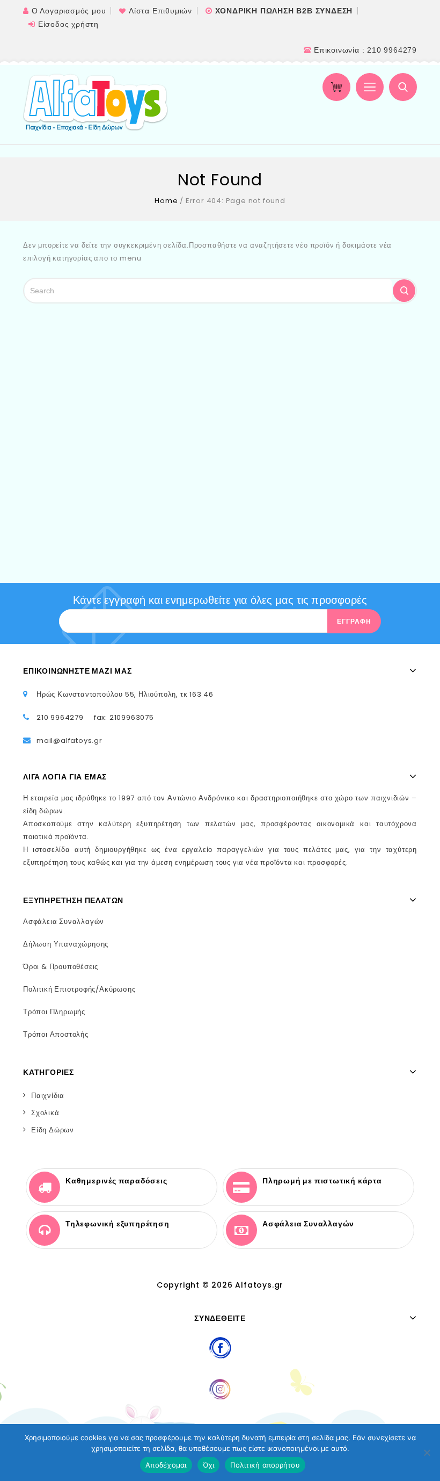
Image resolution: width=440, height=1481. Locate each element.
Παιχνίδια (47, 1095)
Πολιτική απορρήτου (265, 1465)
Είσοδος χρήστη (68, 24)
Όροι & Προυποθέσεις (60, 967)
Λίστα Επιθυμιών (160, 10)
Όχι (209, 1465)
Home (166, 201)
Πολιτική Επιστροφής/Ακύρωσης (79, 989)
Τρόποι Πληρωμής (54, 1012)
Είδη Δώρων (52, 1130)
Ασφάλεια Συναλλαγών (63, 921)
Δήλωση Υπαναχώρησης (65, 944)
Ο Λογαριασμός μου (69, 10)
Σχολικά (45, 1113)
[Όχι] (426, 1452)
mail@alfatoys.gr (69, 740)
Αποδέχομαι (166, 1465)
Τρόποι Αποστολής (56, 1034)
